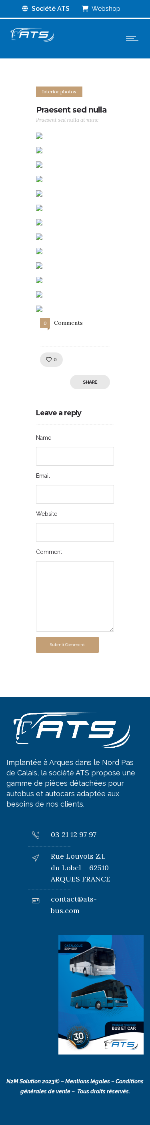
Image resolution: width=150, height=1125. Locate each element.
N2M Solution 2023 (30, 1081)
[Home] (32, 41)
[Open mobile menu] (134, 38)
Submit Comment (67, 644)
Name (43, 438)
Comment (49, 552)
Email (43, 476)
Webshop (105, 8)
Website (46, 514)
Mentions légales (87, 1081)
